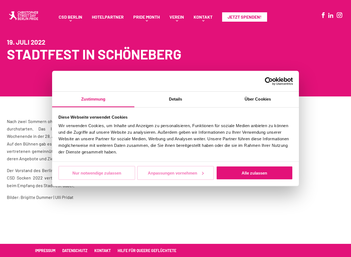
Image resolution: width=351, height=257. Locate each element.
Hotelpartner (108, 17)
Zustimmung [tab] (93, 99)
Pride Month (146, 17)
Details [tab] (175, 99)
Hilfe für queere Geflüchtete (147, 250)
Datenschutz (74, 250)
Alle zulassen (254, 172)
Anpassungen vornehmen (172, 172)
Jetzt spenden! (245, 16)
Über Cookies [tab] (258, 99)
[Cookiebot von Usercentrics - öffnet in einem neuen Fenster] (269, 81)
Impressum (45, 250)
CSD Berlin (70, 17)
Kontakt (203, 17)
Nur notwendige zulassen (96, 172)
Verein (176, 17)
